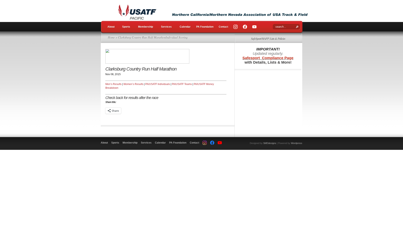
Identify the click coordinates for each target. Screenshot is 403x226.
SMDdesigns (269, 143)
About (111, 26)
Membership (145, 26)
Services (166, 26)
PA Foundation (204, 26)
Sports (126, 26)
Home (111, 37)
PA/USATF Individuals (157, 84)
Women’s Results (133, 84)
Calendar (185, 26)
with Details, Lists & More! (267, 60)
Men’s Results (113, 84)
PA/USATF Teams (182, 84)
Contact (223, 26)
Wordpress (296, 143)
